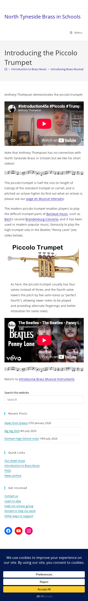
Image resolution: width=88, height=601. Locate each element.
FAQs (7, 470)
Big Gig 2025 (12, 431)
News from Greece (16, 423)
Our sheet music (14, 461)
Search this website (16, 392)
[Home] (5, 69)
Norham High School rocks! (21, 438)
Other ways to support (18, 516)
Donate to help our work (20, 511)
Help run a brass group (19, 506)
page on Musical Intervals (44, 199)
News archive (12, 475)
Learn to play (12, 501)
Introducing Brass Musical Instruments (47, 379)
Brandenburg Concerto (41, 219)
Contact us (11, 496)
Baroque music (57, 214)
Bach (8, 219)
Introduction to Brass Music (22, 465)
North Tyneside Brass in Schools (42, 16)
